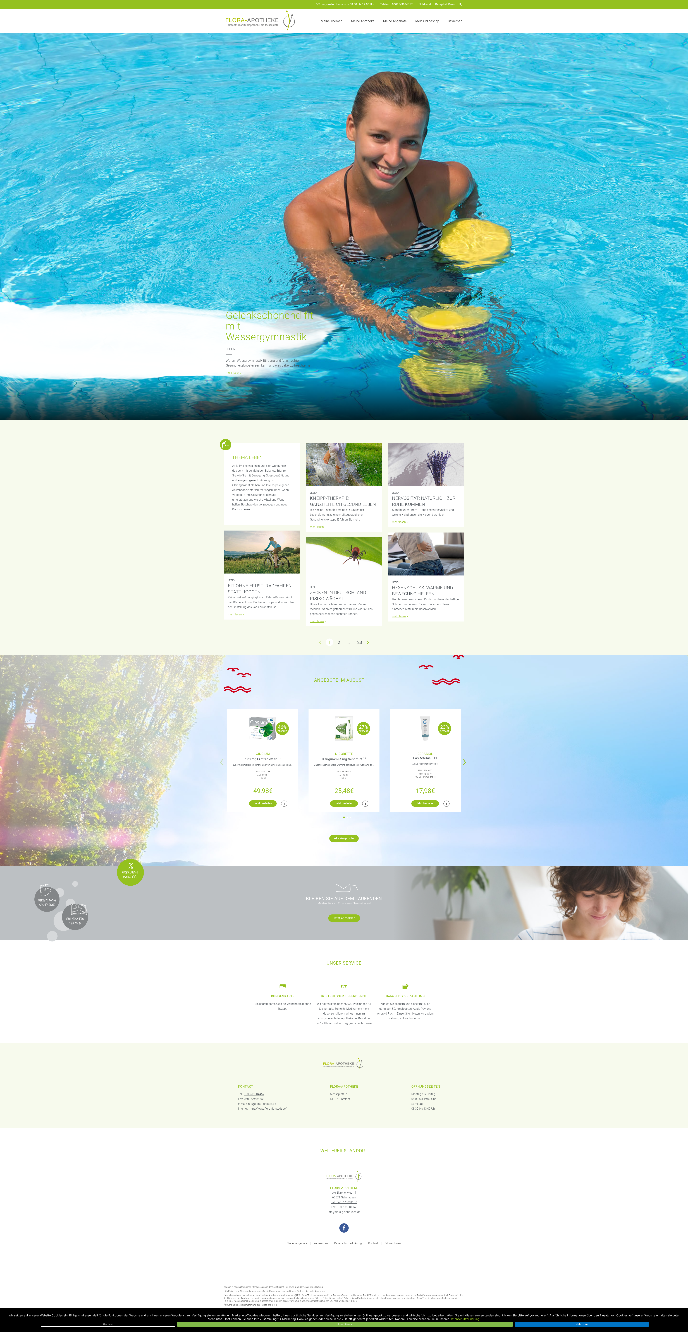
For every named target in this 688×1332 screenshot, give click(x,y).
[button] (465, 760)
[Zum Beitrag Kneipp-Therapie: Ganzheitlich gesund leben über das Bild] (344, 464)
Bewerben (455, 21)
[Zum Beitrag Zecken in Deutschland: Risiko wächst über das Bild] (344, 558)
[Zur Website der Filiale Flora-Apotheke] (344, 1176)
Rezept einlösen (445, 4)
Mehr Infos (581, 1324)
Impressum (321, 1243)
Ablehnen (108, 1324)
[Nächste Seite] (368, 642)
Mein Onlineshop (427, 21)
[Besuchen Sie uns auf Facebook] (344, 1228)
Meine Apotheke (362, 21)
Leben (230, 349)
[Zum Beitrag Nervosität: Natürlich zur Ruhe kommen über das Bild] (426, 464)
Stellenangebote (297, 1243)
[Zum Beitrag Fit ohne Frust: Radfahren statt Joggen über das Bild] (262, 552)
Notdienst (425, 4)
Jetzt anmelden (344, 918)
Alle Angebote (344, 838)
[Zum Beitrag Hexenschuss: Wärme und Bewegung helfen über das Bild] (426, 554)
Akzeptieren (345, 1324)
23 (359, 642)
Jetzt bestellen (263, 803)
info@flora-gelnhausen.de (344, 1212)
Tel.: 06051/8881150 (344, 1202)
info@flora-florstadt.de (261, 1103)
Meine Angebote (395, 21)
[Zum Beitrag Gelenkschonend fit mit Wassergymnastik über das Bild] (344, 226)
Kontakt (373, 1243)
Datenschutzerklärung (348, 1243)
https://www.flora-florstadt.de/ (268, 1108)
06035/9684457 (402, 4)
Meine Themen (331, 21)
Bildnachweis (392, 1243)
